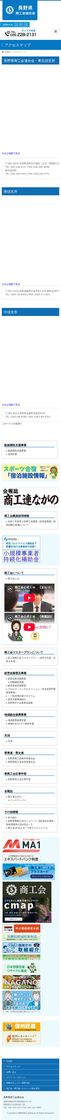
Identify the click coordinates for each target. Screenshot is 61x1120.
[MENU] (56, 31)
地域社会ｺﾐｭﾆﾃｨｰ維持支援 (21, 723)
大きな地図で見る (11, 153)
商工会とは (13, 578)
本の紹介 (12, 817)
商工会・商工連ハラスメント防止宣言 (23, 1088)
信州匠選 (12, 454)
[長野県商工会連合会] (19, 18)
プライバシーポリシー (16, 1077)
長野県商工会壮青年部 (19, 779)
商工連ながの (14, 796)
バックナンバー (18, 800)
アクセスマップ (13, 1066)
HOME (9, 1061)
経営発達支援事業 (17, 685)
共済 (10, 741)
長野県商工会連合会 (27, 1113)
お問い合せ (11, 1072)
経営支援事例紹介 (17, 699)
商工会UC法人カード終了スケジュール (27, 827)
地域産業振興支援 (17, 720)
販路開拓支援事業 (17, 450)
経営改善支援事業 (17, 678)
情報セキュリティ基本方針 (18, 1083)
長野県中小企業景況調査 (20, 702)
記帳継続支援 (17, 682)
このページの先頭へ (12, 423)
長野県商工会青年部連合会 (21, 758)
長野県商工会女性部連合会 (21, 761)
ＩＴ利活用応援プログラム (21, 695)
